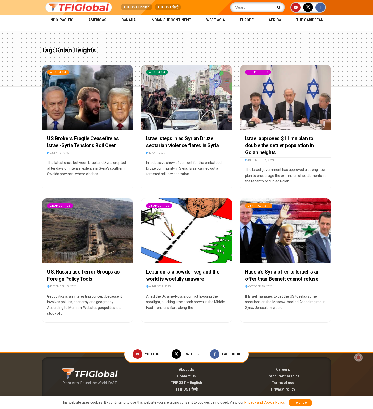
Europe (247, 20)
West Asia (215, 20)
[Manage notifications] (358, 357)
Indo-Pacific (61, 20)
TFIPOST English (136, 7)
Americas (97, 20)
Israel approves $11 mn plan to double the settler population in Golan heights (279, 145)
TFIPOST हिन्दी (167, 7)
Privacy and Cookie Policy (264, 402)
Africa (275, 20)
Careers (283, 369)
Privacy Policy (283, 389)
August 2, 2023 (159, 286)
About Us (186, 369)
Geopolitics (258, 72)
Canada (128, 20)
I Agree (300, 402)
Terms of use (283, 383)
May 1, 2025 (156, 153)
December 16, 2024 (260, 160)
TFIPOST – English (186, 383)
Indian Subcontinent (171, 20)
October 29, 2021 (259, 286)
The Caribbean (310, 20)
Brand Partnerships (282, 376)
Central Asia (259, 205)
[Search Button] (280, 7)
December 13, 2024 (62, 286)
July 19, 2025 (59, 153)
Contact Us (186, 376)
